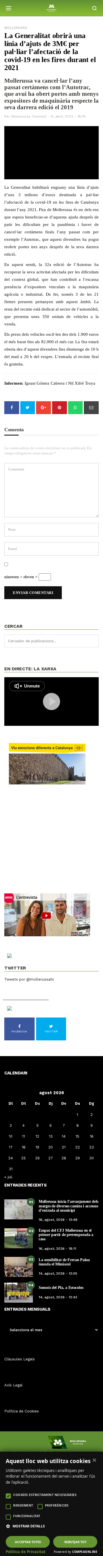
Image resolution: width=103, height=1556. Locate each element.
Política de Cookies (21, 1411)
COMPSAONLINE (84, 1552)
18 (23, 1147)
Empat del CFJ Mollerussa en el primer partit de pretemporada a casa (66, 1234)
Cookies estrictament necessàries (44, 1495)
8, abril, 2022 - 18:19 (68, 116)
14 (64, 1136)
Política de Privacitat (25, 1551)
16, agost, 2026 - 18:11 (57, 1249)
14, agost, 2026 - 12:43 (58, 1297)
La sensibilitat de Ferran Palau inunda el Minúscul (64, 1262)
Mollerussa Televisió (29, 116)
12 (37, 1136)
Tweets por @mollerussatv (29, 979)
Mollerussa (15, 28)
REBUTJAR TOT (75, 1542)
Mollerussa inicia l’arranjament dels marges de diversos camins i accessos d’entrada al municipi (68, 1206)
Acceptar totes (28, 1542)
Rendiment (23, 1505)
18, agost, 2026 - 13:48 (58, 1220)
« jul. (8, 1177)
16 (92, 1136)
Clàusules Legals (19, 1359)
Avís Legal (13, 1385)
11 (23, 1136)
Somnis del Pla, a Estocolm (61, 1287)
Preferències (57, 1505)
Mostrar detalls (29, 1526)
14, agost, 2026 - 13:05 (58, 1273)
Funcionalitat (26, 1516)
